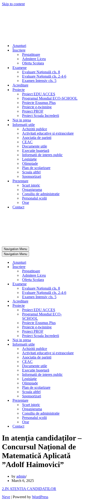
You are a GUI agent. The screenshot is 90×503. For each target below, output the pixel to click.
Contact (18, 207)
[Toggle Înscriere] (85, 267)
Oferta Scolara (33, 63)
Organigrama (32, 190)
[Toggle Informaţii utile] (85, 345)
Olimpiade (30, 163)
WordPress (40, 497)
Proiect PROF (32, 111)
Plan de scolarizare (36, 168)
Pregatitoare (31, 54)
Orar (25, 202)
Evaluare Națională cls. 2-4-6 (44, 76)
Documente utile (34, 146)
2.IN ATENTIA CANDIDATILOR (29, 489)
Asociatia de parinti (36, 138)
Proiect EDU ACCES (38, 94)
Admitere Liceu (34, 59)
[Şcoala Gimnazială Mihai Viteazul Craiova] (18, 37)
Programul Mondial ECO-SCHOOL (50, 98)
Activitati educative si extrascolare (48, 133)
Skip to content (13, 4)
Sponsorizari (31, 176)
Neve (6, 497)
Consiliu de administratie (41, 194)
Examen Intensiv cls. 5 (39, 81)
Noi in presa (21, 120)
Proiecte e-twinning (37, 107)
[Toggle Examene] (85, 284)
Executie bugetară (35, 151)
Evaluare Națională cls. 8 (41, 72)
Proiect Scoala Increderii (40, 116)
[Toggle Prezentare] (85, 401)
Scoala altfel (31, 172)
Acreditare (20, 85)
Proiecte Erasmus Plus (39, 103)
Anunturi (19, 46)
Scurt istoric (31, 185)
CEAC (27, 142)
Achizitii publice (34, 129)
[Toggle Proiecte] (85, 306)
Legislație (29, 159)
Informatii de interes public (42, 155)
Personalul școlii (34, 198)
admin (21, 476)
